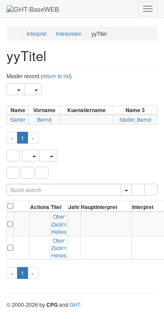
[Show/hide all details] (18, 207)
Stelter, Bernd (135, 119)
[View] (39, 224)
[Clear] (150, 190)
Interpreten (69, 33)
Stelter (17, 119)
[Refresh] (13, 155)
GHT (75, 304)
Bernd (44, 119)
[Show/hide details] (18, 224)
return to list (56, 75)
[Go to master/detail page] (25, 224)
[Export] (15, 89)
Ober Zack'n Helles (58, 224)
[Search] (138, 190)
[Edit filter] (13, 172)
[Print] (33, 89)
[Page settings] (42, 172)
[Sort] (27, 172)
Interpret (36, 33)
